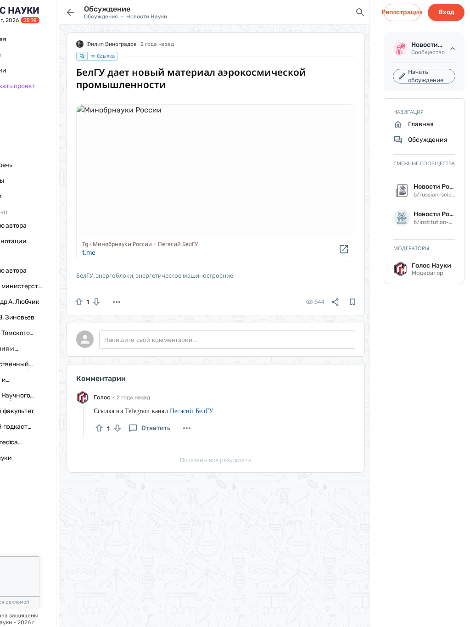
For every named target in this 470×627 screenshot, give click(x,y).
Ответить (155, 428)
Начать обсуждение (425, 76)
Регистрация (402, 12)
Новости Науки (146, 16)
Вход (446, 12)
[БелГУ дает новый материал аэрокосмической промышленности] (216, 183)
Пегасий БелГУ (192, 411)
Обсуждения (101, 16)
